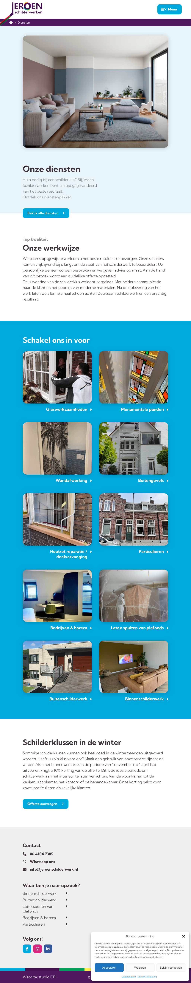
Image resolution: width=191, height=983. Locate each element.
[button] (183, 936)
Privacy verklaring (147, 976)
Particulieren (34, 924)
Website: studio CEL (40, 977)
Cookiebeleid (129, 976)
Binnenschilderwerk (40, 893)
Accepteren (109, 967)
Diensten (24, 22)
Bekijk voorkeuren (171, 967)
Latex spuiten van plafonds (38, 908)
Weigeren (140, 967)
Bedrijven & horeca (39, 917)
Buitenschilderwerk (39, 900)
